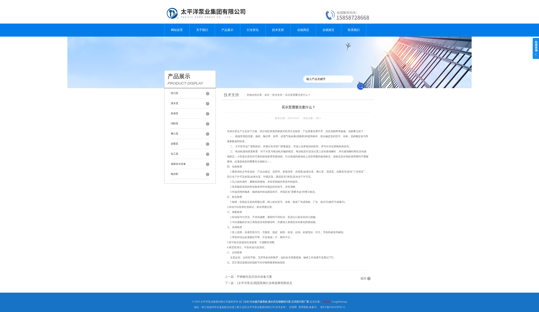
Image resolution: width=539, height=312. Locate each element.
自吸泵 (174, 143)
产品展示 (227, 30)
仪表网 (293, 307)
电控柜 (174, 174)
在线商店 (303, 30)
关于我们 (202, 30)
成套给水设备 (178, 163)
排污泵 (174, 93)
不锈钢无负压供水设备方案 (254, 276)
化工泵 (174, 153)
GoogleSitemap (339, 301)
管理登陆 (303, 307)
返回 (363, 278)
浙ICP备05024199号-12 (332, 307)
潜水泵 (174, 103)
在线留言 (328, 30)
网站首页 (177, 30)
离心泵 (174, 133)
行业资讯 (253, 30)
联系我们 (354, 30)
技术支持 (278, 30)
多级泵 (174, 113)
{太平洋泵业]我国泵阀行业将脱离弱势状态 (264, 283)
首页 (267, 94)
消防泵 (174, 123)
